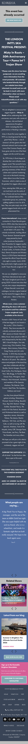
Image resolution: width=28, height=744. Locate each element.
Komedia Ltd (7, 735)
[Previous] (12, 575)
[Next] (15, 575)
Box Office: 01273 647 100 (15, 710)
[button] (26, 3)
